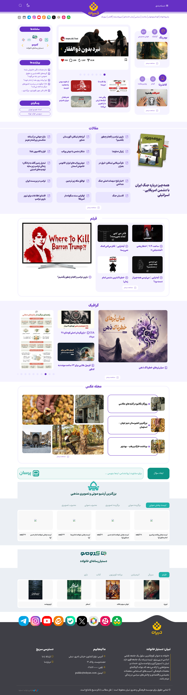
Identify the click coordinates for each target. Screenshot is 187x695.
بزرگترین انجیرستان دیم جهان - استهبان (133, 425)
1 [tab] (104, 74)
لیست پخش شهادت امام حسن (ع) (40, 536)
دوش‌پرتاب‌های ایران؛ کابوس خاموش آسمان (72, 164)
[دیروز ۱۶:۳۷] (36, 439)
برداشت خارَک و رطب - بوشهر (134, 446)
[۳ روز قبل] (147, 233)
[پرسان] (46, 40)
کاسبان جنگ (118, 196)
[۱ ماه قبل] (152, 97)
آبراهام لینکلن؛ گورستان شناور (74, 138)
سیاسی (137, 16)
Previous (125, 48)
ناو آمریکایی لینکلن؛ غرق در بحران (111, 164)
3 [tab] (96, 74)
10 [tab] (17, 374)
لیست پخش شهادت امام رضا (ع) (80, 536)
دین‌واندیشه (117, 16)
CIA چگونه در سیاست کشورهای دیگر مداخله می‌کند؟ (34, 85)
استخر (88, 604)
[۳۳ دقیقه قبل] (158, 404)
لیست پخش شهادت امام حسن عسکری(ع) (118, 536)
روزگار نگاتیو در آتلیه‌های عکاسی (133, 404)
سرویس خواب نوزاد (35, 113)
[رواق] (29, 40)
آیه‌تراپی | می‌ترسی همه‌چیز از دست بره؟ (147, 279)
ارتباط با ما (46, 656)
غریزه (165, 604)
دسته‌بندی (161, 6)
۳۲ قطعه (61, 534)
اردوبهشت (47, 604)
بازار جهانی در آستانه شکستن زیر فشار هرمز (35, 138)
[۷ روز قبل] (76, 319)
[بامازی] (23, 40)
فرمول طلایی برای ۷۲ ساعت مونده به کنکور (76, 367)
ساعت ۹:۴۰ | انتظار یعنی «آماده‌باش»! (150, 248)
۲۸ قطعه (139, 534)
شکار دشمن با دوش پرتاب (73, 151)
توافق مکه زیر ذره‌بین (75, 181)
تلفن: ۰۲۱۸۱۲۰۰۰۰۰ (95, 667)
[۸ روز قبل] (76, 352)
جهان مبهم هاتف (123, 604)
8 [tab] (25, 374)
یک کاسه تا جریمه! (102, 83)
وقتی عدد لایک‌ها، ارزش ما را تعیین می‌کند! (101, 102)
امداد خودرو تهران (35, 109)
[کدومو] (34, 37)
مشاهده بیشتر (150, 63)
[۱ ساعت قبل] (93, 48)
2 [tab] (100, 74)
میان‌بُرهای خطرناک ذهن (151, 368)
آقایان (110, 16)
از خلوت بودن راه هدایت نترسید (64, 85)
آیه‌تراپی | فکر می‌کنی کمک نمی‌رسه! (114, 248)
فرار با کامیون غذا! (38, 151)
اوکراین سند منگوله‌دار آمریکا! (74, 197)
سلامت (144, 16)
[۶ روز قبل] (132, 336)
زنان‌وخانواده (164, 16)
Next (61, 48)
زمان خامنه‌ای (129, 16)
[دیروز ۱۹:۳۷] (37, 339)
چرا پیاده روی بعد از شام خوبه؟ (35, 80)
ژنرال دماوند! (118, 151)
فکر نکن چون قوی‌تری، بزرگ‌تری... (34, 90)
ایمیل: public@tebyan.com (89, 673)
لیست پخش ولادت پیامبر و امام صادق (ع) (158, 536)
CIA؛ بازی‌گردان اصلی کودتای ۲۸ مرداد (77, 335)
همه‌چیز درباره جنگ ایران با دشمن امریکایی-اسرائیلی (152, 190)
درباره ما (47, 662)
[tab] (163, 34)
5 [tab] (88, 74)
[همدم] (40, 40)
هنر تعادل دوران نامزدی (64, 99)
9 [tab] (21, 374)
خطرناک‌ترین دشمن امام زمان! (115, 279)
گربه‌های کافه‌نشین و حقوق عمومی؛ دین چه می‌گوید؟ (36, 75)
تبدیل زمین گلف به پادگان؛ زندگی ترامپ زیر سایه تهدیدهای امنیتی (34, 166)
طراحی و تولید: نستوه (26, 690)
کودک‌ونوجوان (153, 16)
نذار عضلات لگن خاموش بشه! (35, 69)
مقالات (93, 128)
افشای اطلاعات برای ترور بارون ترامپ (35, 197)
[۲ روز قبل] (118, 86)
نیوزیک (104, 16)
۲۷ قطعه (23, 534)
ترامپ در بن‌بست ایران (36, 181)
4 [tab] (92, 74)
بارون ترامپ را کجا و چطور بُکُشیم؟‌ (112, 138)
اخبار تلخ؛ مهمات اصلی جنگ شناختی (111, 182)
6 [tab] (84, 74)
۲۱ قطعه (100, 534)
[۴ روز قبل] (152, 50)
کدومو (35, 45)
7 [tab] (80, 74)
